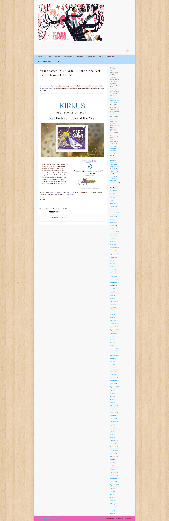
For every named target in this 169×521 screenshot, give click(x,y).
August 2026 (113, 191)
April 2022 (112, 295)
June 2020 (112, 339)
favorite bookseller (56, 192)
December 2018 (114, 377)
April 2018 (112, 399)
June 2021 (112, 311)
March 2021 (113, 317)
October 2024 (114, 235)
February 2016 (114, 472)
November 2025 (114, 213)
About (40, 57)
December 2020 (114, 323)
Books (49, 57)
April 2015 (112, 497)
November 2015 (114, 478)
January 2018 (113, 409)
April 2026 (112, 200)
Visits (60, 61)
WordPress (128, 518)
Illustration (68, 57)
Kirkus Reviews (84, 86)
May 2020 (112, 342)
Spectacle (110, 57)
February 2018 (114, 406)
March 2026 (113, 203)
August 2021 (113, 308)
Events (57, 57)
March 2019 (113, 368)
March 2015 (113, 500)
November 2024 (114, 232)
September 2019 (114, 355)
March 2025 (113, 222)
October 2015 (113, 482)
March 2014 (113, 513)
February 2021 (114, 320)
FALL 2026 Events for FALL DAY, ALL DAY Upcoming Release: (114, 81)
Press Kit (80, 57)
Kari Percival (46, 81)
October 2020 (114, 327)
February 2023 (114, 273)
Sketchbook (73, 81)
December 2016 (114, 447)
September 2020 (114, 330)
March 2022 (113, 298)
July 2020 (112, 336)
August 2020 (113, 333)
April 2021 (112, 314)
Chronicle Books (68, 194)
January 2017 (113, 444)
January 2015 (113, 507)
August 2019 (113, 358)
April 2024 (112, 241)
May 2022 (112, 292)
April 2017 (112, 434)
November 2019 (114, 349)
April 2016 (112, 466)
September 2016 (114, 456)
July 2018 (112, 393)
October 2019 (113, 352)
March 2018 (113, 402)
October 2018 (113, 383)
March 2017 (113, 437)
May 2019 (112, 365)
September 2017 (114, 421)
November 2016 (114, 450)
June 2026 (112, 194)
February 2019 (114, 371)
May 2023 (112, 263)
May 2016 (112, 463)
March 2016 (113, 469)
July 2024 (112, 238)
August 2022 (113, 285)
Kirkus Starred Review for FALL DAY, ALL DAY (114, 100)
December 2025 (114, 210)
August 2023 (113, 257)
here (62, 183)
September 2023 (114, 254)
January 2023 (113, 276)
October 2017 (113, 418)
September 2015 (114, 485)
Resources (91, 57)
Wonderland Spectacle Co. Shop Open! (113, 178)
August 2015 (113, 488)
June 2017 (112, 428)
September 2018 (114, 387)
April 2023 (112, 266)
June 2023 (112, 260)
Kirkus (44, 183)
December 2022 (114, 279)
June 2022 (112, 289)
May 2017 (112, 431)
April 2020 (112, 345)
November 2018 (114, 380)
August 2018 (113, 390)
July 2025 (112, 219)
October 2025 (114, 216)
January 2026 (113, 206)
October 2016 (113, 453)
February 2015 (114, 504)
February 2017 (114, 440)
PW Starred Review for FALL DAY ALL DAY (114, 92)
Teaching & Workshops (46, 61)
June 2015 (112, 491)
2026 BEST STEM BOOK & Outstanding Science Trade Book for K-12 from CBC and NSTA (114, 166)
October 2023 (114, 251)
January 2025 (113, 225)
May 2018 (112, 396)
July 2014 (112, 510)
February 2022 (114, 301)
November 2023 (114, 247)
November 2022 (114, 282)
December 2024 (114, 228)
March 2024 (113, 244)
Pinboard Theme (109, 518)
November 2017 (114, 415)
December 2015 (114, 475)
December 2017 (114, 412)
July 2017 (112, 425)
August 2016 (113, 459)
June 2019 (112, 361)
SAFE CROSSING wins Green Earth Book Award (115, 109)
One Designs (119, 518)
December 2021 (114, 304)
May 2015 (112, 494)
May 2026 (112, 197)
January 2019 (113, 374)
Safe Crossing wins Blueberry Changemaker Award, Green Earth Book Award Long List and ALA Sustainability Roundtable (114, 123)
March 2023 (113, 270)
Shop (100, 57)
